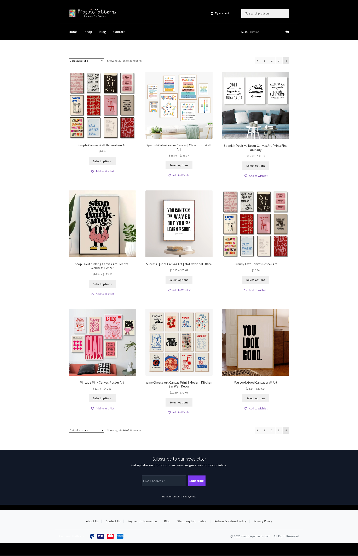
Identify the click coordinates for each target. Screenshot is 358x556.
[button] (102, 171)
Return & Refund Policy (230, 521)
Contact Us (113, 521)
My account (222, 13)
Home (73, 32)
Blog (102, 32)
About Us (92, 521)
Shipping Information (192, 521)
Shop (88, 32)
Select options (102, 161)
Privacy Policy (263, 521)
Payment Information (142, 521)
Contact (119, 32)
